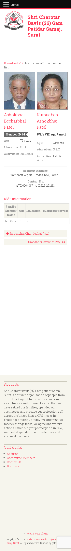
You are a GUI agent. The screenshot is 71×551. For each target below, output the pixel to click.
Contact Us (14, 462)
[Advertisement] (20, 310)
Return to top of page (37, 533)
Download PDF (14, 63)
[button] (6, 3)
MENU (14, 5)
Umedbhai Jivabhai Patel (45, 242)
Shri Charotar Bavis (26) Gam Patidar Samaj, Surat (45, 26)
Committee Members (21, 458)
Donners (13, 466)
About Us (13, 454)
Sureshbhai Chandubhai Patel (29, 233)
